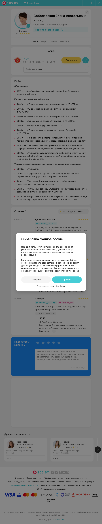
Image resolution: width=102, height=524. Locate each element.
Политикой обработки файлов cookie (61, 271)
